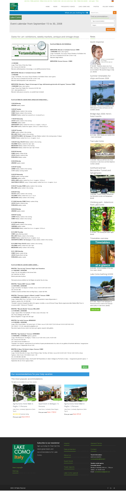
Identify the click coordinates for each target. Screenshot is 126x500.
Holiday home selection (82, 1)
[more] (95, 72)
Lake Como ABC (84, 6)
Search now (110, 29)
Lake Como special (71, 473)
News (55, 6)
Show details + (32, 399)
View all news (95, 309)
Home (48, 6)
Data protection (70, 449)
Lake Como (27, 1)
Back (85, 367)
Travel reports (69, 467)
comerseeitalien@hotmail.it (98, 459)
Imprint (66, 443)
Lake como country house (67, 1)
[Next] (32, 393)
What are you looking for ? (75, 13)
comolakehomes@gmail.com (102, 472)
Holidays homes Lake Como (46, 1)
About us (67, 455)
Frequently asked (68, 6)
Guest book (68, 461)
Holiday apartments (34, 1)
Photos (96, 6)
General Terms (96, 443)
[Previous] (16, 393)
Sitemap (15, 471)
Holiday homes (108, 6)
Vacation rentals (56, 1)
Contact (93, 449)
